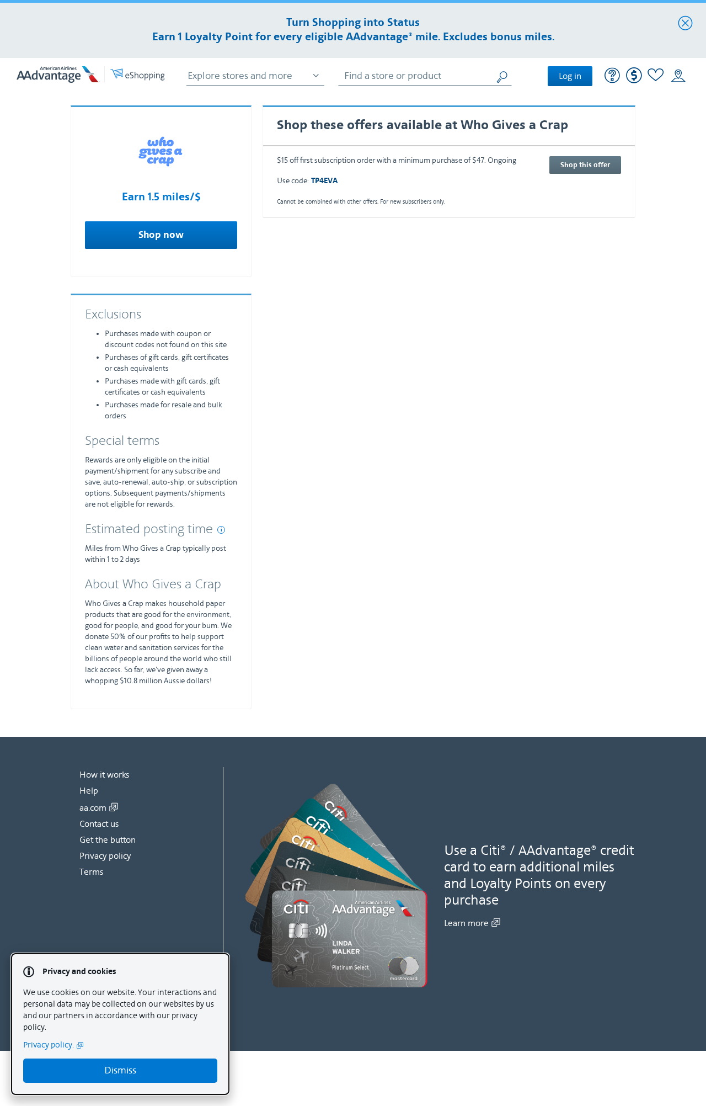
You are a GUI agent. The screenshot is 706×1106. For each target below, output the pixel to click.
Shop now (161, 235)
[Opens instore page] (678, 76)
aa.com (92, 808)
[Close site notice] (685, 23)
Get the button (107, 840)
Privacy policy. (48, 1045)
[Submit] (503, 76)
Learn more (466, 923)
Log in (570, 76)
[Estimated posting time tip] (221, 530)
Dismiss (120, 1070)
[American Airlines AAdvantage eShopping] (90, 76)
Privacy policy (105, 856)
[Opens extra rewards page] (634, 81)
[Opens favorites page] (656, 76)
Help (88, 791)
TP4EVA (324, 181)
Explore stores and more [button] (240, 76)
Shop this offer (585, 165)
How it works (104, 775)
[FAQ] (613, 76)
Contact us (99, 824)
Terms (91, 872)
